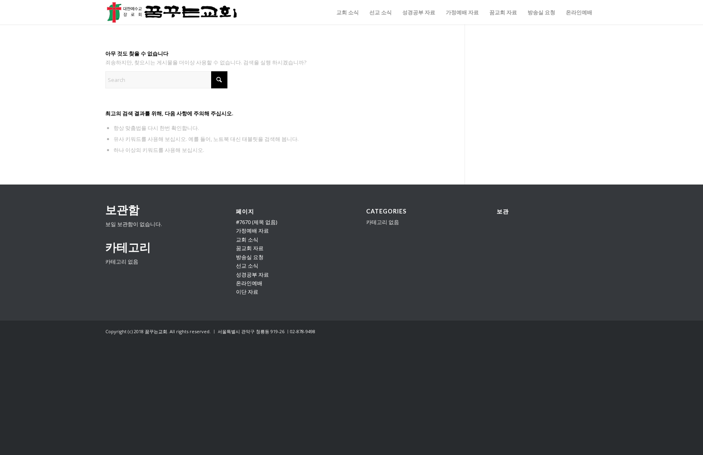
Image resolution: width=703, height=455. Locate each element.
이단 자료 (247, 291)
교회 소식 (247, 239)
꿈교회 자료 (250, 248)
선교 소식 (247, 265)
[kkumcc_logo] (171, 12)
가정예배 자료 (252, 230)
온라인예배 (249, 283)
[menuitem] (347, 12)
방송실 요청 (250, 257)
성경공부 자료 (252, 274)
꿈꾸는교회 (156, 331)
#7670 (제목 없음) (256, 222)
